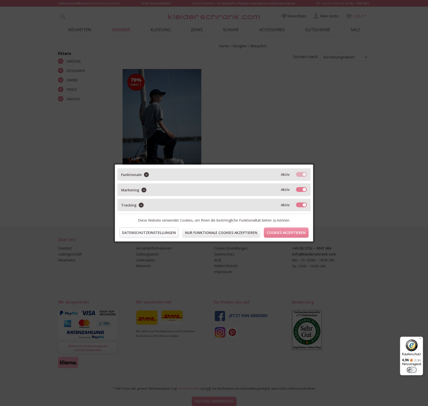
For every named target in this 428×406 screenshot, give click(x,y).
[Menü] (420, 340)
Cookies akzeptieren (286, 232)
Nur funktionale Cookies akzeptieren (221, 232)
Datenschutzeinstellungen (149, 232)
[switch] (412, 370)
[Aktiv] (301, 174)
